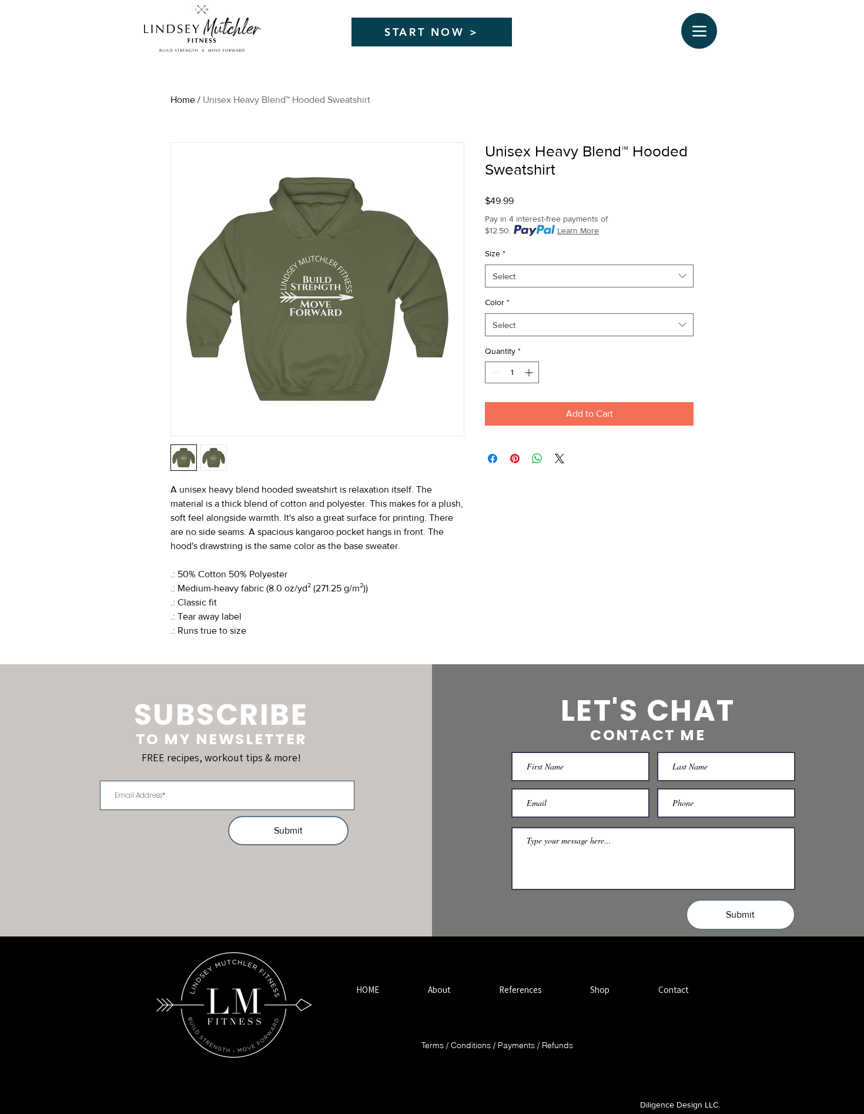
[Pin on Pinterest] (515, 458)
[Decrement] (494, 372)
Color (497, 302)
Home (182, 100)
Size (495, 253)
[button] (438, 989)
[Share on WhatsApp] (537, 458)
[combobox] (589, 276)
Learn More (578, 230)
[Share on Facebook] (492, 458)
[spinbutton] (512, 372)
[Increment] (530, 372)
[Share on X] (559, 458)
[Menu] (699, 31)
